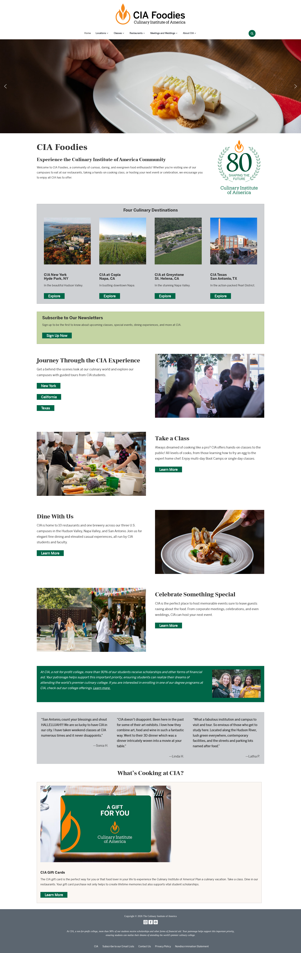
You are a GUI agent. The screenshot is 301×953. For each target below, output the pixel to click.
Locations (101, 33)
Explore (54, 296)
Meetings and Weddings (162, 33)
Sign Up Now (57, 335)
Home (87, 33)
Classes (118, 33)
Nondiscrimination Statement (192, 946)
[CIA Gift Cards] (105, 788)
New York (48, 386)
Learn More (168, 469)
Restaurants (136, 33)
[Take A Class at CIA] (91, 434)
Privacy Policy (163, 946)
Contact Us (144, 946)
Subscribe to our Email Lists (118, 946)
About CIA (188, 33)
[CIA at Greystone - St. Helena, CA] (178, 217)
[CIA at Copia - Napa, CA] (122, 217)
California (49, 397)
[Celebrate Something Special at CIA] (91, 590)
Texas (45, 408)
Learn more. (101, 688)
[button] (5, 86)
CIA (96, 946)
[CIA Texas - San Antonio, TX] (233, 217)
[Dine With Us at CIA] (209, 512)
